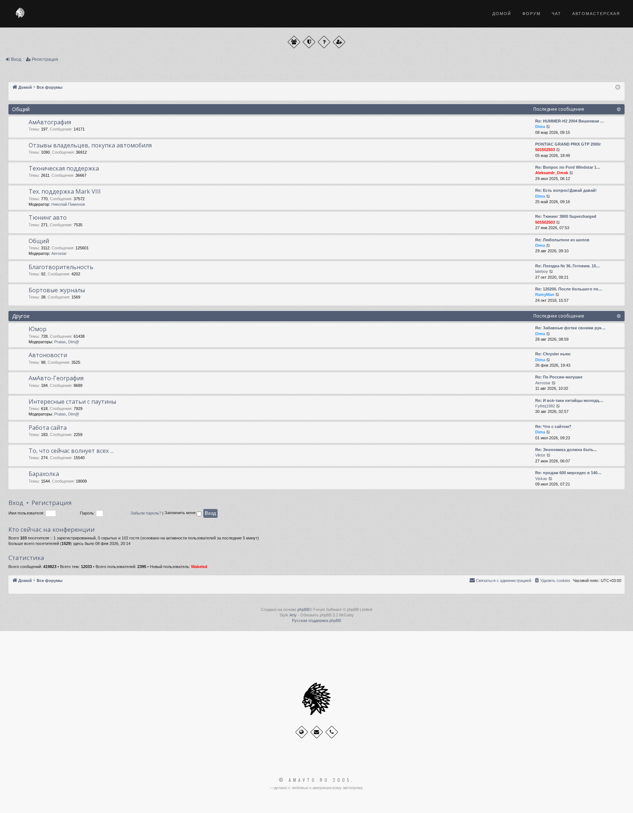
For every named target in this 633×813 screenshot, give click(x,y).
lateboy (541, 271)
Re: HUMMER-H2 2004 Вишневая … (569, 121)
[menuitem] (552, 580)
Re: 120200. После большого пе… (568, 289)
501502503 (545, 149)
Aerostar (59, 253)
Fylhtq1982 (545, 406)
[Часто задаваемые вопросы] (324, 42)
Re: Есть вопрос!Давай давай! (566, 190)
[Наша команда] (309, 42)
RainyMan (544, 294)
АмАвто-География (56, 378)
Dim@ (73, 342)
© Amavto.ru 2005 (315, 780)
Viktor (540, 455)
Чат (556, 13)
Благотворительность (61, 267)
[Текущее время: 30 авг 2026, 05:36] (617, 87)
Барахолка (44, 474)
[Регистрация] (339, 42)
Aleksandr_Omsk (551, 173)
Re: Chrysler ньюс (553, 354)
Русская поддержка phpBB (316, 620)
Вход (16, 59)
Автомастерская (596, 13)
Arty (293, 615)
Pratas (60, 342)
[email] (316, 732)
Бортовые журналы (57, 290)
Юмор (38, 329)
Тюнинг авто (48, 217)
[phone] (331, 732)
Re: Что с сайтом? (553, 426)
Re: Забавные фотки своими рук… (570, 328)
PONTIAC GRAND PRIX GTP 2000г (568, 144)
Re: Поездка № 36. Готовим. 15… (567, 266)
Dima (540, 126)
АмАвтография (50, 122)
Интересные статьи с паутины (72, 402)
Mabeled (199, 566)
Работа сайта (48, 428)
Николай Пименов (68, 204)
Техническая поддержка (64, 168)
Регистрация (45, 59)
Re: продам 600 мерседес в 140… (568, 472)
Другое (21, 315)
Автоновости (48, 355)
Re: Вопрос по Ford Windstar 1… (567, 167)
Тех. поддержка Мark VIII (65, 191)
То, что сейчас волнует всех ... (71, 451)
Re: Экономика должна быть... (566, 449)
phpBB (303, 609)
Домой (501, 13)
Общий (21, 109)
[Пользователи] (294, 42)
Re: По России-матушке (558, 377)
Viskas (541, 478)
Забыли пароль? (145, 513)
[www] (301, 732)
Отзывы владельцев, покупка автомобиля (90, 145)
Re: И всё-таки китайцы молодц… (569, 400)
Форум (531, 13)
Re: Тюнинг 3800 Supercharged (565, 216)
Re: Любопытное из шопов (562, 240)
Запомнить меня (180, 513)
